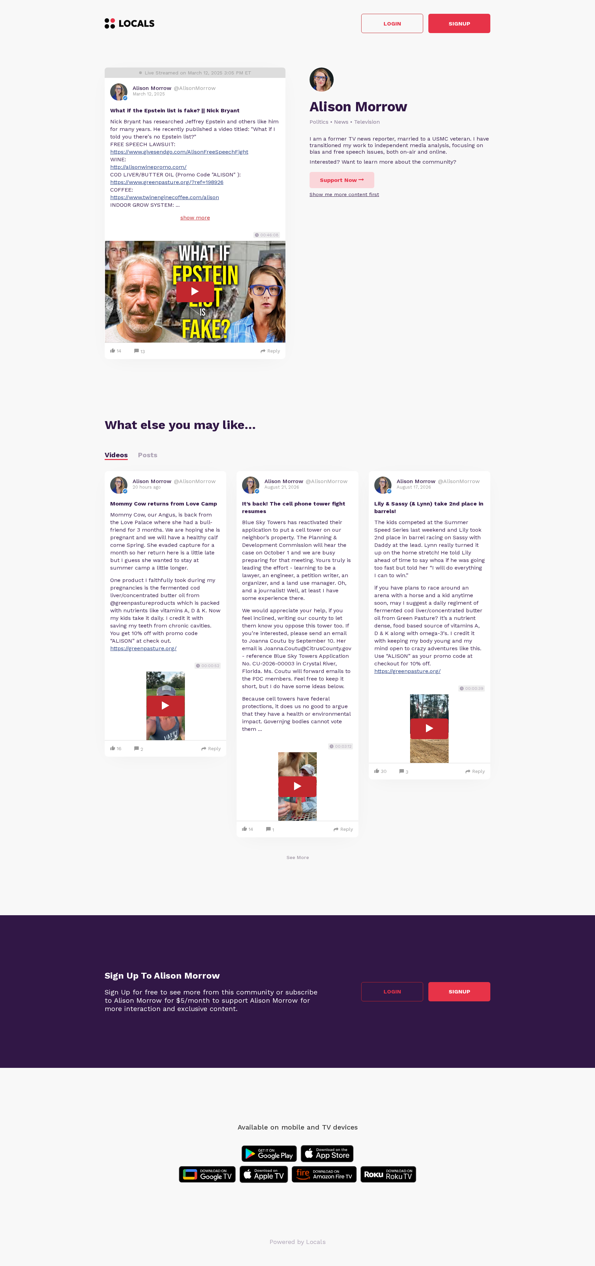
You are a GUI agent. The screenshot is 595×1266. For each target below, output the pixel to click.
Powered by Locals (298, 1241)
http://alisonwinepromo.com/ (148, 167)
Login (392, 23)
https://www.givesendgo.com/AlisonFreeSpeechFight (179, 152)
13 (142, 351)
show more (195, 217)
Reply (273, 351)
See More (297, 857)
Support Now (338, 180)
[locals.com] (129, 23)
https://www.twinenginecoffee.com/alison (164, 197)
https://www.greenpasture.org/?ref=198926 (166, 182)
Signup (459, 23)
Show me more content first (344, 194)
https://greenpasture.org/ (143, 648)
